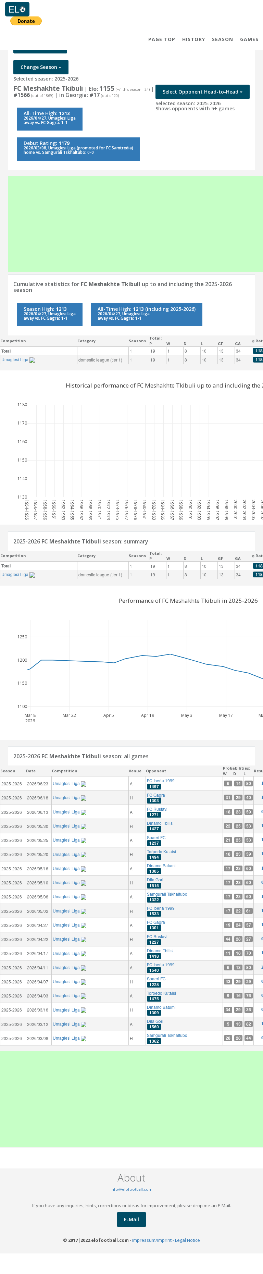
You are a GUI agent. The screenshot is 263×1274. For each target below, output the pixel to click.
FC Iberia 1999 (161, 783)
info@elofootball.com (131, 1189)
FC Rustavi (157, 812)
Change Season (40, 67)
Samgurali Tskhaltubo (167, 897)
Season (222, 39)
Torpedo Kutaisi (161, 854)
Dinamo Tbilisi (160, 826)
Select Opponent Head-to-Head (201, 91)
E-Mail (131, 1219)
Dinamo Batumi (161, 868)
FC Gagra (156, 798)
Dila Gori (155, 882)
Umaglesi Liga (15, 359)
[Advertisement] (135, 224)
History (193, 39)
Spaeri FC (156, 840)
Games (249, 39)
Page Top (161, 39)
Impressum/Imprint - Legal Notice (166, 1240)
